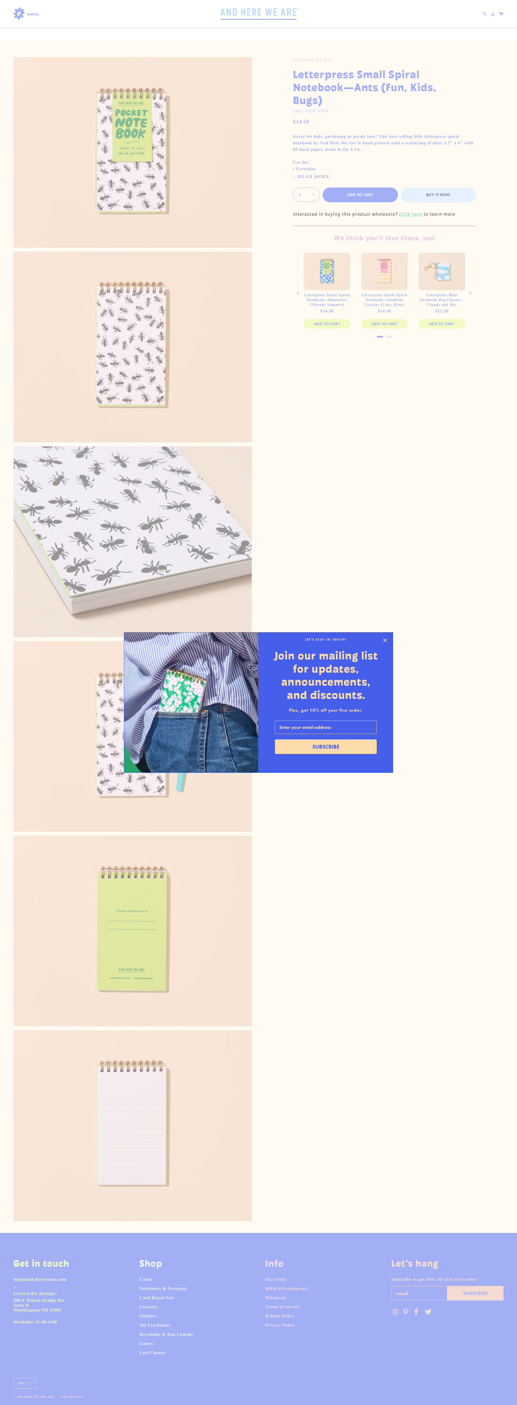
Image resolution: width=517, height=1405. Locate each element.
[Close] (385, 640)
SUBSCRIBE (325, 746)
